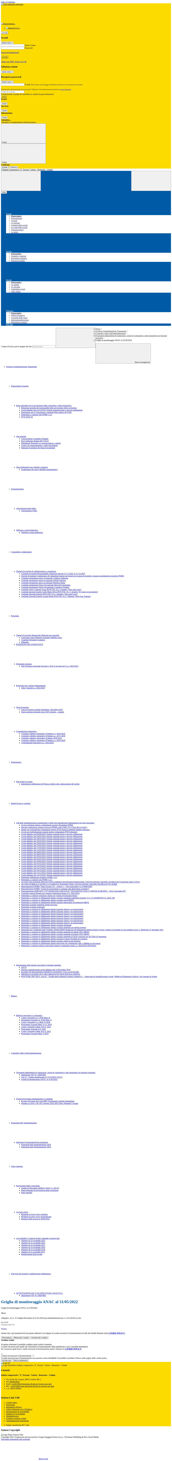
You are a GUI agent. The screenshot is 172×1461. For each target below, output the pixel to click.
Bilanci (14, 996)
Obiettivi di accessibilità (15, 1414)
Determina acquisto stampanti (33, 907)
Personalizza (6, 1338)
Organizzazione (17, 489)
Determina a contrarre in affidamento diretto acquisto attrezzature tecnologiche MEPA (55, 902)
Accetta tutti (39, 1338)
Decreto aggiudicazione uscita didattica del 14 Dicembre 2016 (45, 970)
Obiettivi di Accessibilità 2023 (33, 1241)
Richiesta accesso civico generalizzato (36, 1217)
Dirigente (25, 642)
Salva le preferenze (20, 1361)
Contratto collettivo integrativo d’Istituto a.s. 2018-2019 (43, 734)
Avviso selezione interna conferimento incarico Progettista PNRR (47, 825)
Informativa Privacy (14, 1407)
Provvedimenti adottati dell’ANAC (35, 441)
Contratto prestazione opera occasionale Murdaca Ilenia (43, 583)
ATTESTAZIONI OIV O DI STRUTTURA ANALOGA (39, 1293)
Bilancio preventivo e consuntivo (29, 1015)
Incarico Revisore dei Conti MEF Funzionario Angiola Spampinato (47, 1101)
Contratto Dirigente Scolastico (33, 640)
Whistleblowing (12, 1416)
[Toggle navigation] (21, 181)
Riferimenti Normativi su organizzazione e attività (41, 443)
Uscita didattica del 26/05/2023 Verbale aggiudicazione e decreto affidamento (51, 841)
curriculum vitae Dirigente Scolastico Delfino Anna (41, 638)
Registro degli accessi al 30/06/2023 (35, 1219)
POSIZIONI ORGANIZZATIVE (29, 644)
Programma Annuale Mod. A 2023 (35, 1034)
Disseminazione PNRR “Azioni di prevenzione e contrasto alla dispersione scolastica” (55, 889)
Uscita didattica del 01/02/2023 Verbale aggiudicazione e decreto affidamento (51, 864)
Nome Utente (30, 45)
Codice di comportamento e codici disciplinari (39, 445)
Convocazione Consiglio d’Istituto (34, 439)
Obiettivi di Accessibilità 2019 (33, 1247)
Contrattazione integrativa (26, 731)
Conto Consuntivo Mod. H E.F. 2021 (36, 1027)
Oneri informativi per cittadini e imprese (32, 467)
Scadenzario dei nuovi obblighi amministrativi (39, 469)
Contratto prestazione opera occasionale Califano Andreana (44, 578)
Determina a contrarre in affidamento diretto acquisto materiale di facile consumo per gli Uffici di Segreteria (63, 937)
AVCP (23, 967)
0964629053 (15, 1382)
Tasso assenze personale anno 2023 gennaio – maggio (42, 712)
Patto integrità (26, 1193)
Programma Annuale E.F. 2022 (33, 1029)
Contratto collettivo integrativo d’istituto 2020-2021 (41, 738)
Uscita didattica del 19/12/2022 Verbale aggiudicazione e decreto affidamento (51, 871)
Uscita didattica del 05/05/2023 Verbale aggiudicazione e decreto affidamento (51, 857)
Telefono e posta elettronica (27, 530)
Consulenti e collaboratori (21, 552)
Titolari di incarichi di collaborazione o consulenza (36, 571)
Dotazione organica (24, 664)
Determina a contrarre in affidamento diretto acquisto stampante (46, 925)
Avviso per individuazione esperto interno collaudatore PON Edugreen (49, 832)
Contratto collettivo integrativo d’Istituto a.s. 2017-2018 (43, 736)
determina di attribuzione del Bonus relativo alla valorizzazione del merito (50, 784)
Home (98, 329)
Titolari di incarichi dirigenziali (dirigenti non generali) (38, 635)
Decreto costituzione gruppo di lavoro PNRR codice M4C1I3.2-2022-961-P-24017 (54, 827)
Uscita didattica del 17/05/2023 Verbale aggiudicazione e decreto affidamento (51, 848)
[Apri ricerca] (151, 181)
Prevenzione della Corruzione (28, 1186)
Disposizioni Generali (20, 386)
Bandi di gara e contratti (21, 803)
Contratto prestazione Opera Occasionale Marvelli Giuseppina (45, 585)
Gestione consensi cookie (16, 1418)
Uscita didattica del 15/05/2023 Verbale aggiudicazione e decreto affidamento (51, 850)
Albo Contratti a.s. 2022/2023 (33, 688)
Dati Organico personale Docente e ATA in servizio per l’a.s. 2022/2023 (49, 666)
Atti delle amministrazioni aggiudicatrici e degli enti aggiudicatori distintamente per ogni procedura (55, 823)
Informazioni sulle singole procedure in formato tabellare (38, 965)
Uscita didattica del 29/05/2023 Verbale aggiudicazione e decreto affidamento (51, 839)
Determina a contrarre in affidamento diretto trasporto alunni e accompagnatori (52, 909)
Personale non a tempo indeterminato (31, 686)
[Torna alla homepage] (86, 170)
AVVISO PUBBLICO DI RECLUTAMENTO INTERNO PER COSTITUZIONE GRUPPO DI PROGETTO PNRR (69, 884)
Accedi (4, 33)
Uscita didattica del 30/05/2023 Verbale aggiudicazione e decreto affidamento (51, 836)
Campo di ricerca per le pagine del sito (16, 346)
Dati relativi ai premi (24, 782)
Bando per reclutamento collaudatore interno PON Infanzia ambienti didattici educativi (55, 830)
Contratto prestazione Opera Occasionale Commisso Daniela (45, 587)
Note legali (10, 1405)
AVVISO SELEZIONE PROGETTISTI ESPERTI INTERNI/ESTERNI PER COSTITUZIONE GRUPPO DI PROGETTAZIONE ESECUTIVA (80, 882)
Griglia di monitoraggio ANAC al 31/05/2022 (39, 1079)
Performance (16, 762)
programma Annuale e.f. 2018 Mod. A (36, 1020)
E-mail (27, 84)
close (4, 192)
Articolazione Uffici (29, 511)
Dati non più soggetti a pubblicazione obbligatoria (31, 1274)
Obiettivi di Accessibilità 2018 (33, 1250)
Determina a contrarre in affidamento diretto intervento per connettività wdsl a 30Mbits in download (60, 943)
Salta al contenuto (8, 2)
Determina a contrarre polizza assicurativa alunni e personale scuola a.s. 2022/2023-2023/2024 (58, 946)
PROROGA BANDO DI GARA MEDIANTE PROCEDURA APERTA (50, 974)
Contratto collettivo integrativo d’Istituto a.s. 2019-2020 (43, 740)
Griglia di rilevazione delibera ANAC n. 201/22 (40, 1188)
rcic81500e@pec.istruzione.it (32, 1386)
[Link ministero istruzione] (12, 4)
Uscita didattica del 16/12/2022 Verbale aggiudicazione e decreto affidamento (51, 873)
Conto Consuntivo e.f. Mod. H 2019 (35, 1022)
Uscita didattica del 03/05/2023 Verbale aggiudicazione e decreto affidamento (51, 859)
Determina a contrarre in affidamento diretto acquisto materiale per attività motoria (53, 927)
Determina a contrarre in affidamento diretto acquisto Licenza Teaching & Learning (54, 939)
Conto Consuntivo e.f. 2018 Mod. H (35, 1018)
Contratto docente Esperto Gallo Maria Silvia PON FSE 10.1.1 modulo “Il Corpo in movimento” (59, 592)
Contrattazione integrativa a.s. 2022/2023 (37, 743)
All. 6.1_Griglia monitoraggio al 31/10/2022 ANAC (42, 1077)
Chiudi (4, 104)
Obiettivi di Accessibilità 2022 (33, 1243)
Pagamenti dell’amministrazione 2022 (36, 1147)
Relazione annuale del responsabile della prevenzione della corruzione (49, 408)
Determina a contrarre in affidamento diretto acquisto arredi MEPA (47, 900)
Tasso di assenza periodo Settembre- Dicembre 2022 (42, 710)
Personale (15, 616)
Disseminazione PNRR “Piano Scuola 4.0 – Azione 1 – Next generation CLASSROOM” (56, 886)
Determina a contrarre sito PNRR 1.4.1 (36, 415)
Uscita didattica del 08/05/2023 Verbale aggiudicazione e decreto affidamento (51, 852)
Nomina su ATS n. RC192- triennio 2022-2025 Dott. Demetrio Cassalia (49, 1103)
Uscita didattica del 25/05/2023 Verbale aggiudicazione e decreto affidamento (51, 846)
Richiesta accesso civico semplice (34, 1214)
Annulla (4, 167)
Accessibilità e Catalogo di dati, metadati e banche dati (38, 1238)
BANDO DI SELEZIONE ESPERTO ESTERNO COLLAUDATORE (50, 972)
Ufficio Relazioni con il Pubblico (19, 1409)
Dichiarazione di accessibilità (17, 1412)
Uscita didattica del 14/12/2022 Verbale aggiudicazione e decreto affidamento (51, 410)
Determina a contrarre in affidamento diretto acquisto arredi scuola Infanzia (50, 941)
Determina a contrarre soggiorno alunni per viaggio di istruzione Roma (49, 896)
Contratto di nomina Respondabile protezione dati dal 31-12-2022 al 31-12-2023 (53, 574)
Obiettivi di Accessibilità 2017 (33, 1252)
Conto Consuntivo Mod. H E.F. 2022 (36, 1031)
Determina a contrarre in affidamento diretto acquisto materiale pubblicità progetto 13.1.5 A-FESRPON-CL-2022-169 (68, 898)
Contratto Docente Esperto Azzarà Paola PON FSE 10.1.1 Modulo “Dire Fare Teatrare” (56, 596)
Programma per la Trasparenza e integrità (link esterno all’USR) (46, 412)
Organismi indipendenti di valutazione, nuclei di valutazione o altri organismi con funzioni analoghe (56, 1073)
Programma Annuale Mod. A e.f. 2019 (36, 1024)
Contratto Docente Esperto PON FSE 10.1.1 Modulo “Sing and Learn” (49, 594)
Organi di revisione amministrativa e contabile (34, 1099)
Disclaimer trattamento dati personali (15, 1439)
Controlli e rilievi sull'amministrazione (111, 333)
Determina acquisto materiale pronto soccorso (39, 905)
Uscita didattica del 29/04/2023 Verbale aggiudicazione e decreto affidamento (51, 861)
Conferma (13, 167)
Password (28, 48)
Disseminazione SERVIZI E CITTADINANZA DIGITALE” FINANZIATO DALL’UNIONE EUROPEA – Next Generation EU (73, 891)
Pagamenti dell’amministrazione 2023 (36, 1145)
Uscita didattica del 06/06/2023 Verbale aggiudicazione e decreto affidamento (51, 834)
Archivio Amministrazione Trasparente (111, 331)
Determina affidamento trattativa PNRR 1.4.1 (39, 877)
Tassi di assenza (22, 707)
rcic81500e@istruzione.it (32, 1384)
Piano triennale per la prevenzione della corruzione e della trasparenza (44, 406)
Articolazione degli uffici (26, 508)
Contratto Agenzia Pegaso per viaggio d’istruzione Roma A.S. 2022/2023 (50, 893)
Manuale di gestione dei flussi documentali (38, 448)
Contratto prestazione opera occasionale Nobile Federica (43, 580)
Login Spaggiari (65, 89)
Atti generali (21, 436)
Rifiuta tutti (21, 1338)
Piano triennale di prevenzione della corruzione (39, 1190)
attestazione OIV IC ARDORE (33, 1075)
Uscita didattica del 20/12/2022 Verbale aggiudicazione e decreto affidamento (51, 868)
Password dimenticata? (10, 52)
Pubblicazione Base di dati (31, 1254)
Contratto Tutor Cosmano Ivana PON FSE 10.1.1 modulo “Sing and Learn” (51, 590)
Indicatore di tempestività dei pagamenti (32, 1142)
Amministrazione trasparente (17, 1421)
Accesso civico (22, 1212)
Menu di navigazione (142, 362)
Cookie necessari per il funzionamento (16, 1356)
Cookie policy (11, 1402)
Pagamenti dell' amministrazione (24, 1123)
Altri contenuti (17, 1166)
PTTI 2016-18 (27, 417)
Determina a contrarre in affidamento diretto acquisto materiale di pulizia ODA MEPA (55, 932)
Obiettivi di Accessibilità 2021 (33, 1245)
